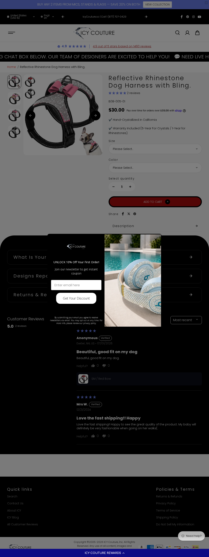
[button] (104, 553)
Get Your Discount (76, 298)
